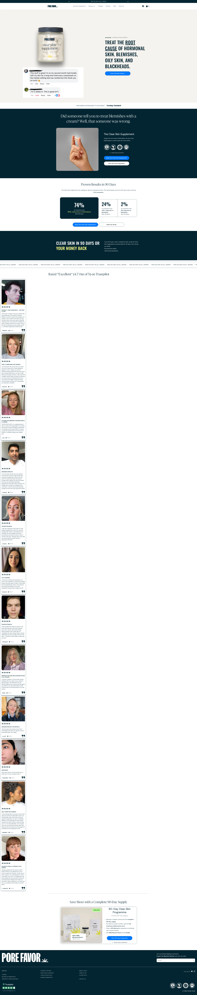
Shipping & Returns (46, 970)
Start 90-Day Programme (116, 163)
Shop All (4, 970)
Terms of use (82, 973)
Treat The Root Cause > (117, 73)
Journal (4, 974)
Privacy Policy (83, 970)
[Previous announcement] (69, 1)
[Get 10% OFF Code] (193, 960)
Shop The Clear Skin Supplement (116, 158)
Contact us (82, 979)
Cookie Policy (83, 975)
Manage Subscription (47, 977)
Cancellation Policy (46, 975)
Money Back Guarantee (47, 973)
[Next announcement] (128, 1)
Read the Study (112, 224)
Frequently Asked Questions (10, 979)
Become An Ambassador (8, 976)
